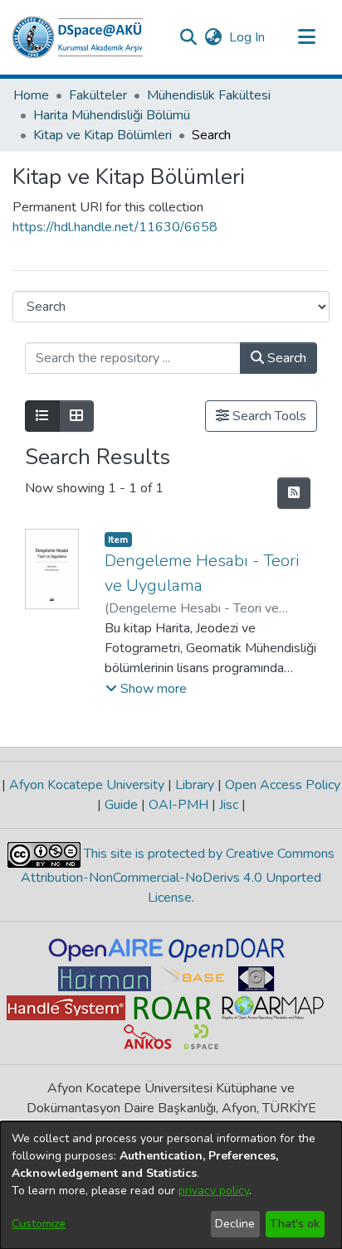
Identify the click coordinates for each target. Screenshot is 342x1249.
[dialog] (171, 1185)
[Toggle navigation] (306, 37)
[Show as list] (42, 416)
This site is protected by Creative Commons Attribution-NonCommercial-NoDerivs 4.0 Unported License (178, 876)
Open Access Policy (281, 785)
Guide (121, 805)
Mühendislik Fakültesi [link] (209, 95)
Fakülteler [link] (98, 95)
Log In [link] (247, 37)
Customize (39, 1224)
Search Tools (267, 416)
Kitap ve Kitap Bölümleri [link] (102, 135)
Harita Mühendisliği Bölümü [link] (111, 115)
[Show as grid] (76, 416)
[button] (77, 37)
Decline (235, 1224)
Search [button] (285, 358)
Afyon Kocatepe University (87, 785)
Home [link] (31, 95)
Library (194, 785)
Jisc (229, 805)
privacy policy (213, 1190)
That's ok (295, 1224)
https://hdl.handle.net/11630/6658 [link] (114, 227)
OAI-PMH (178, 805)
